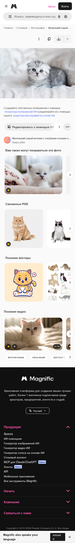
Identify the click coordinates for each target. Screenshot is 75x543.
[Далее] (59, 127)
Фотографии (38, 27)
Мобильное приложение (19, 476)
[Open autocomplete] (8, 16)
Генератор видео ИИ (17, 448)
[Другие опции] (39, 39)
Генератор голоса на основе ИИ (24, 453)
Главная (8, 27)
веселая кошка (16, 357)
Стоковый (22, 27)
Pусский (37, 410)
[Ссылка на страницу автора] (7, 140)
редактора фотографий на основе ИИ (34, 115)
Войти (65, 6)
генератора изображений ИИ (21, 111)
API (6, 471)
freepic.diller (18, 142)
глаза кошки (38, 357)
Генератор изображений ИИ (21, 443)
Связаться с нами (17, 513)
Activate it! (57, 536)
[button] (37, 411)
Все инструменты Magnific (20, 481)
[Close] (70, 537)
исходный (25, 52)
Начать (9, 491)
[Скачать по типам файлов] (67, 39)
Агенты (12, 467)
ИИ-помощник (13, 438)
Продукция (12, 427)
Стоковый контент (15, 457)
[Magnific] (37, 379)
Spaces (8, 434)
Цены (52, 6)
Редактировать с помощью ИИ (33, 127)
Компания (11, 502)
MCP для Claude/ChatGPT (24, 462)
